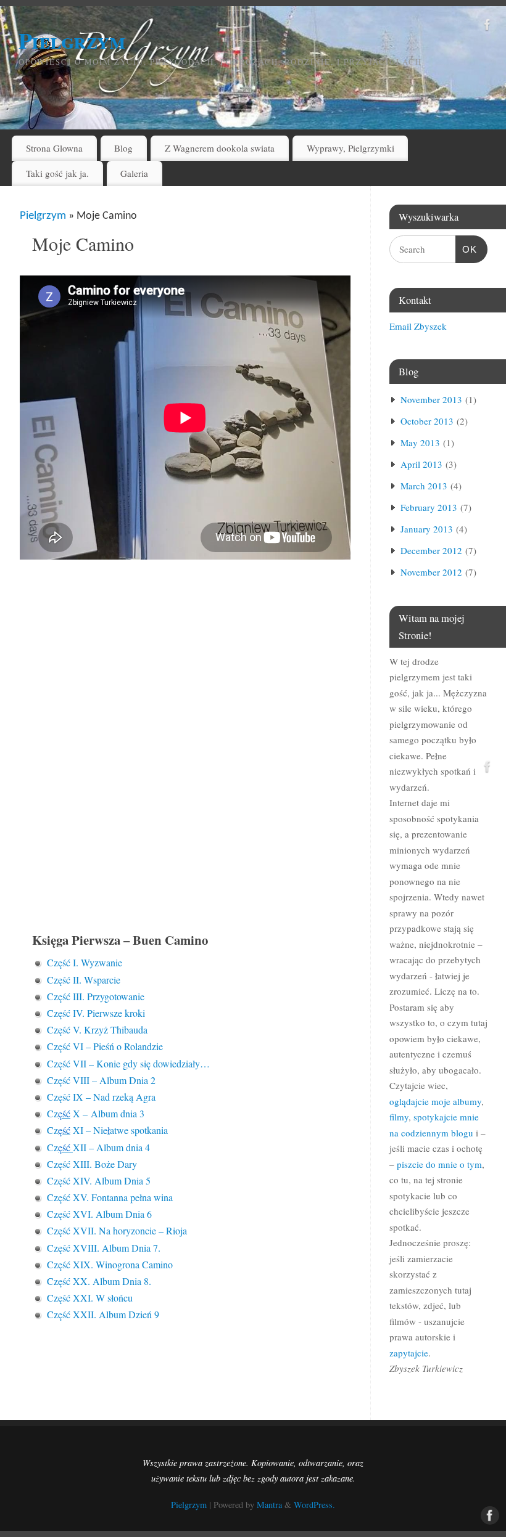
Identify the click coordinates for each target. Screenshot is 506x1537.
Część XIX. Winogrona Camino (110, 1264)
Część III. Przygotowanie (95, 996)
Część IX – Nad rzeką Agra (101, 1096)
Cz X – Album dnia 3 (95, 1113)
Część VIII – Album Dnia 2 (101, 1080)
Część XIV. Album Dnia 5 (99, 1180)
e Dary (123, 1163)
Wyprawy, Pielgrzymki (350, 148)
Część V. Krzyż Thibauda (97, 1029)
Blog (123, 148)
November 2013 (431, 399)
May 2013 (420, 442)
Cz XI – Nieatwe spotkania (107, 1129)
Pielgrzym (72, 40)
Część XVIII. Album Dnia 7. (103, 1247)
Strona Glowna (54, 148)
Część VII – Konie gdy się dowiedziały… (128, 1063)
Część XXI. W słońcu (90, 1297)
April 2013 (421, 464)
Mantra (269, 1504)
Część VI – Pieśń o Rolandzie (105, 1046)
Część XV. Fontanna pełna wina (110, 1197)
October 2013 (427, 421)
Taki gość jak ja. (57, 173)
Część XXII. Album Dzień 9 (103, 1314)
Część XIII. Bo (76, 1163)
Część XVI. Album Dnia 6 (99, 1213)
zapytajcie (408, 1353)
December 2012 (431, 550)
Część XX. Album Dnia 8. (99, 1280)
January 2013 (426, 529)
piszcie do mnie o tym (439, 1164)
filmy (399, 1117)
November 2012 (431, 572)
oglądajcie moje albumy (435, 1101)
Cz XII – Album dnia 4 (98, 1147)
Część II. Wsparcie (83, 979)
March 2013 (423, 485)
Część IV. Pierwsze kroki (96, 1012)
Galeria (134, 173)
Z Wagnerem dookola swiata (220, 148)
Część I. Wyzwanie (84, 962)
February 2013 (428, 507)
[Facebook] (487, 26)
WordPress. (314, 1504)
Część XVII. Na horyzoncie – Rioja (117, 1230)
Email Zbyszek (418, 326)
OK (466, 249)
